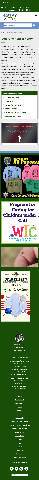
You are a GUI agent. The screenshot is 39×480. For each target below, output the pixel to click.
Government (19, 400)
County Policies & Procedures (19, 425)
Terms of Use (19, 432)
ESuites (19, 447)
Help (19, 443)
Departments (19, 403)
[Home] (9, 17)
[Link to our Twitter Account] (23, 10)
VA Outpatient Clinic (11, 98)
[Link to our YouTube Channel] (26, 469)
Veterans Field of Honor (12, 105)
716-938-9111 (17, 374)
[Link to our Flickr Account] (27, 10)
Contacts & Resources (12, 116)
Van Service (8, 101)
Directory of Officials (19, 429)
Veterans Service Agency (14, 93)
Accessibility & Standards (19, 421)
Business (19, 407)
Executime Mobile (19, 458)
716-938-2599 (22, 369)
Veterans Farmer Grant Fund (14, 112)
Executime (19, 454)
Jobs (19, 414)
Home (3, 33)
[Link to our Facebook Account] (20, 10)
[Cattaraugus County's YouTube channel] (31, 10)
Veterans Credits (10, 109)
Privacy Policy (19, 436)
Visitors (19, 411)
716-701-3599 (22, 386)
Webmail (19, 450)
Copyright (19, 439)
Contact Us (13, 10)
